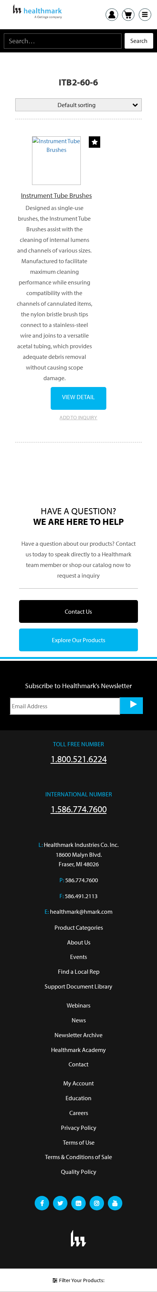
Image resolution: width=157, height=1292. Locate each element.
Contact (78, 1064)
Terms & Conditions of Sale (78, 1157)
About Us (78, 942)
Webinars (78, 1005)
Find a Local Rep (78, 971)
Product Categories (78, 927)
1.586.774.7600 (79, 809)
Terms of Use (79, 1142)
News (79, 1020)
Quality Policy (78, 1171)
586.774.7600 (81, 880)
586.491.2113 (81, 896)
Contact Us (78, 611)
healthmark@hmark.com (81, 911)
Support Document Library (78, 986)
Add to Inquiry (78, 417)
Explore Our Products (78, 640)
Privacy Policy (78, 1127)
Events (78, 956)
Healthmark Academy (78, 1050)
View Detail (78, 397)
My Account (78, 1083)
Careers (78, 1113)
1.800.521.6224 (79, 758)
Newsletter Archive (78, 1035)
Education (78, 1098)
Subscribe (131, 705)
